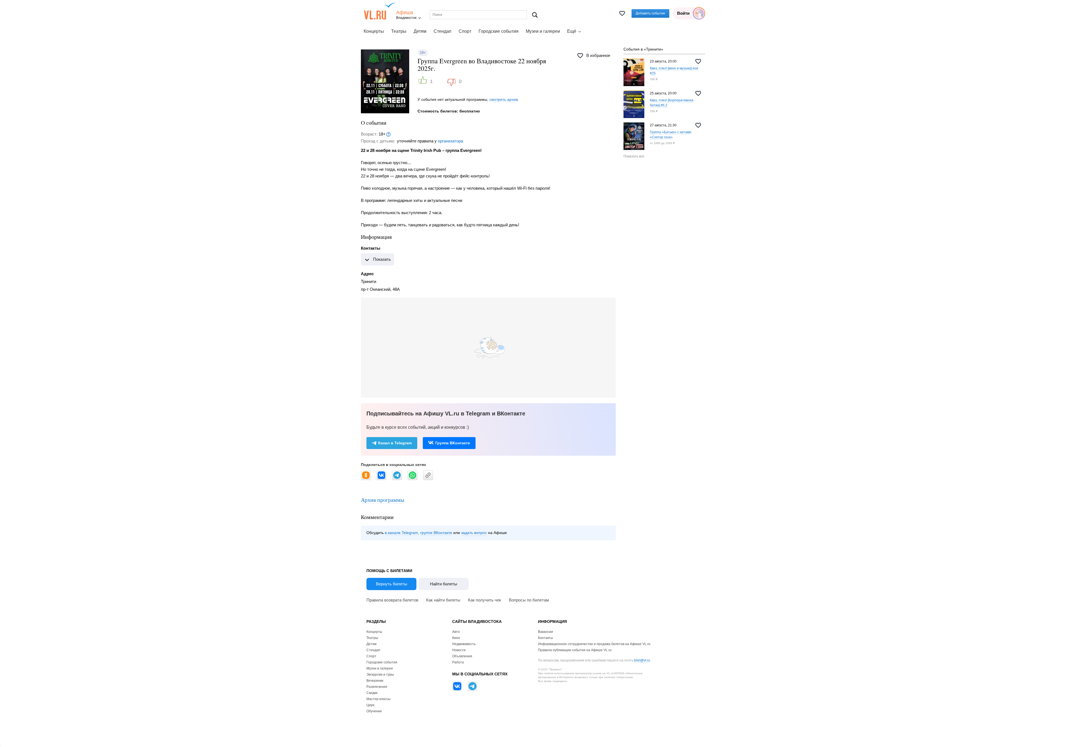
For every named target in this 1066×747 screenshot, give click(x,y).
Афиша (404, 13)
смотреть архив (503, 99)
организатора (450, 141)
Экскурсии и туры (380, 674)
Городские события (499, 31)
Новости (459, 650)
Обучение (374, 711)
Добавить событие (650, 13)
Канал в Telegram (395, 443)
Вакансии (545, 632)
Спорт (465, 31)
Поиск (535, 14)
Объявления (462, 656)
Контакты (545, 638)
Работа (458, 662)
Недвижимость (464, 644)
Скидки (372, 693)
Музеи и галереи (543, 31)
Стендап (442, 31)
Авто (456, 632)
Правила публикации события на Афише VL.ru (575, 650)
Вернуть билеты (391, 583)
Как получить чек (484, 600)
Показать (382, 259)
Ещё (571, 31)
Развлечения (376, 687)
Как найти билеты (443, 600)
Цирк (370, 705)
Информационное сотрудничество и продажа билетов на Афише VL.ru (594, 644)
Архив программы (382, 499)
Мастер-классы (378, 699)
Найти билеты (443, 583)
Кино (456, 638)
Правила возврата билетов (392, 600)
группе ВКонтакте (436, 532)
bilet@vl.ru (642, 660)
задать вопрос (474, 532)
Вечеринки (374, 681)
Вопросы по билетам (529, 600)
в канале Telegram (401, 532)
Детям (420, 31)
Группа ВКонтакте (452, 443)
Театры (398, 31)
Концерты (374, 31)
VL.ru (380, 11)
